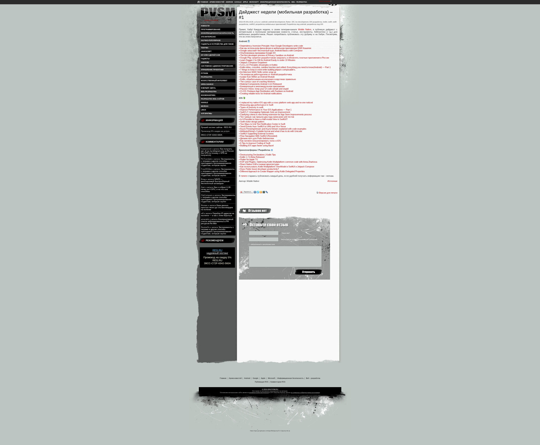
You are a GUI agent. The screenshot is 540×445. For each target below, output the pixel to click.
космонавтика (208, 95)
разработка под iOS (315, 24)
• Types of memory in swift (251, 107)
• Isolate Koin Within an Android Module (257, 77)
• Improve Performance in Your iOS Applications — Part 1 (265, 109)
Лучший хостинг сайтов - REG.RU (216, 127)
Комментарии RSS (277, 382)
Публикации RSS (261, 382)
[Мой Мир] (263, 192)
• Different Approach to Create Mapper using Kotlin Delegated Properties (272, 171)
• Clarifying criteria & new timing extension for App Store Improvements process (275, 114)
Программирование (210, 29)
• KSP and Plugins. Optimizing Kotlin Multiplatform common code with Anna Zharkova (278, 162)
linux (203, 110)
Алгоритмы (206, 114)
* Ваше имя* (285, 233)
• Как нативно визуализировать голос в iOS (260, 141)
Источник (332, 181)
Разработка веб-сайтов (212, 99)
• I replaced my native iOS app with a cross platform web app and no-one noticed (276, 102)
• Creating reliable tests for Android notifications (260, 93)
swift (330, 22)
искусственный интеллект (214, 81)
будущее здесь (208, 88)
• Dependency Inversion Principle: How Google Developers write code (271, 46)
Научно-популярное (211, 40)
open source (207, 84)
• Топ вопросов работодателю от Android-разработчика (265, 74)
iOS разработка (315, 22)
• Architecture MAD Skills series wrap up (257, 72)
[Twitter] (257, 192)
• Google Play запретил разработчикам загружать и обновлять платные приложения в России (284, 57)
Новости (205, 26)
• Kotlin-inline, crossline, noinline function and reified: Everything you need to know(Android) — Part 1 (285, 67)
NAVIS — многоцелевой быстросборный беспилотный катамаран (215, 181)
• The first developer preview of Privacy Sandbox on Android (266, 55)
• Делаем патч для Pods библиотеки (256, 138)
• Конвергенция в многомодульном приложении (261, 86)
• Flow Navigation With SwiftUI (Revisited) (258, 136)
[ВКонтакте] (255, 192)
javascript (206, 51)
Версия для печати (328, 193)
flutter (288, 22)
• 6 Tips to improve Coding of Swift (254, 143)
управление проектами (212, 70)
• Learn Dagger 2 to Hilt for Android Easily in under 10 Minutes (267, 60)
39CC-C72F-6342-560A (211, 135)
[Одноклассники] (260, 192)
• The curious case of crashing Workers (257, 81)
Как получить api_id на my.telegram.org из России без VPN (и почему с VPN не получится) (217, 152)
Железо (204, 106)
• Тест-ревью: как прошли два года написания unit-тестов (266, 117)
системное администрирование (217, 66)
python (204, 73)
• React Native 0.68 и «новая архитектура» (259, 164)
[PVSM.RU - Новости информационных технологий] (217, 13)
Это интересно (208, 37)
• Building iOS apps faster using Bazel (256, 145)
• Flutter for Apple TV (248, 159)
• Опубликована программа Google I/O (257, 53)
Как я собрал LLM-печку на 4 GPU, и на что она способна (216, 189)
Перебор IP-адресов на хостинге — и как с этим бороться (217, 214)
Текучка (204, 48)
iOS (293, 22)
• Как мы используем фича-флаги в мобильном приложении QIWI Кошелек (275, 48)
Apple (245, 2)
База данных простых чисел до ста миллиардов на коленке (217, 207)
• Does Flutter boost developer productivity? (259, 169)
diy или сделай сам (210, 55)
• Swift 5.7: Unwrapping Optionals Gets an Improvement (264, 112)
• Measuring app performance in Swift (256, 105)
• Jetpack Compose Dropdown (253, 62)
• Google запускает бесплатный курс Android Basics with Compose (270, 50)
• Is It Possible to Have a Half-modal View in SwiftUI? (263, 119)
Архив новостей (217, 2)
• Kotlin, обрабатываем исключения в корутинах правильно (267, 79)
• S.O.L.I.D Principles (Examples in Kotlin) (258, 65)
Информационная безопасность (275, 2)
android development (276, 22)
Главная (204, 2)
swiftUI (252, 24)
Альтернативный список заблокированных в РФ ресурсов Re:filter (217, 221)
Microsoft (254, 2)
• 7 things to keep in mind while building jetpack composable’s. (267, 69)
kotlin (325, 22)
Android (229, 2)
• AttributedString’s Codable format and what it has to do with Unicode (270, 131)
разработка (206, 77)
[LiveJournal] (266, 192)
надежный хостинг (217, 252)
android (205, 62)
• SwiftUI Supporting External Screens (256, 133)
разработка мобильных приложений (271, 24)
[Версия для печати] (317, 193)
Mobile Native (304, 29)
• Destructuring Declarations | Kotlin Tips (257, 154)
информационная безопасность (217, 33)
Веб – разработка (299, 2)
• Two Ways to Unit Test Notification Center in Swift (262, 124)
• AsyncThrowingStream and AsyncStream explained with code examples (272, 129)
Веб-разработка (209, 92)
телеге (244, 176)
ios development (302, 22)
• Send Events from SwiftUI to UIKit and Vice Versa (262, 126)
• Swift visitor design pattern (251, 121)
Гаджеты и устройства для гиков (217, 44)
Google (237, 2)
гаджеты (205, 59)
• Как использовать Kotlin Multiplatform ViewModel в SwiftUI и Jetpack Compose (276, 166)
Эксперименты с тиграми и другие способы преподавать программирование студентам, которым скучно (217, 162)
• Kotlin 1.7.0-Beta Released (252, 157)
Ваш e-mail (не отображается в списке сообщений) (299, 239)
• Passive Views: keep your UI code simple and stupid (263, 89)
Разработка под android (296, 24)
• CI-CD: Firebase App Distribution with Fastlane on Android (266, 91)
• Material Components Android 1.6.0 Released (260, 84)
